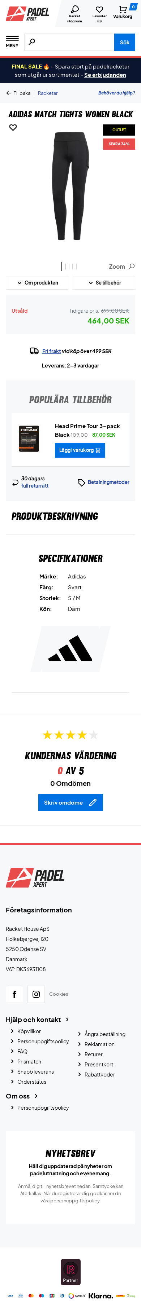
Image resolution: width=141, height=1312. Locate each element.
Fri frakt (51, 351)
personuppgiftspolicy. (75, 1200)
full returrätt (34, 486)
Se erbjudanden (105, 74)
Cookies (58, 994)
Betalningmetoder (108, 482)
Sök (124, 42)
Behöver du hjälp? (116, 93)
